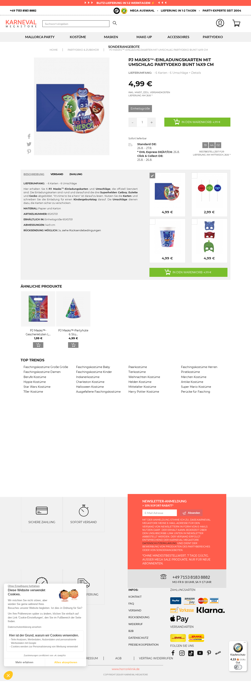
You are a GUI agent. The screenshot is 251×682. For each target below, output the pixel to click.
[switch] (238, 667)
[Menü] (244, 643)
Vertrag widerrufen (156, 658)
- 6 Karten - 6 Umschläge (164, 73)
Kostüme (78, 37)
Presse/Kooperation (143, 644)
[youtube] (201, 654)
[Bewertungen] (42, 582)
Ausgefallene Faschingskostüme (98, 391)
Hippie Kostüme (35, 382)
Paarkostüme (137, 367)
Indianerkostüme (87, 377)
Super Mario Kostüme (196, 387)
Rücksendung (138, 617)
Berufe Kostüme (35, 377)
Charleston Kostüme (90, 382)
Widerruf (135, 624)
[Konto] (220, 24)
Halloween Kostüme (90, 387)
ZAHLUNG (75, 174)
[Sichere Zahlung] (42, 510)
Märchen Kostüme (193, 377)
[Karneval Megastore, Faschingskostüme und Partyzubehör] (21, 23)
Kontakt (135, 596)
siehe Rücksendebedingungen (81, 230)
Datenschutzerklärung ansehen (24, 627)
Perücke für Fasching (195, 391)
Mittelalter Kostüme (142, 387)
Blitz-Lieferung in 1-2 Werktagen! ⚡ (125, 3)
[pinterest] (210, 654)
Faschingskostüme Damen (42, 372)
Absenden (194, 512)
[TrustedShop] (120, 11)
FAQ (131, 603)
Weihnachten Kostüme (144, 377)
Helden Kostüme (139, 382)
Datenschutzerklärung (159, 543)
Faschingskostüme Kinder (94, 372)
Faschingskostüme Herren (199, 367)
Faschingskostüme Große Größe (46, 367)
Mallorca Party (40, 37)
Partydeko (213, 37)
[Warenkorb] (238, 23)
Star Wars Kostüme (37, 387)
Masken (111, 37)
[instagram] (183, 654)
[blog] (219, 654)
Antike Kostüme (192, 382)
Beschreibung (34, 174)
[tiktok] (192, 654)
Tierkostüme (137, 372)
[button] (8, 675)
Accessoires (178, 37)
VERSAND (57, 174)
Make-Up (144, 37)
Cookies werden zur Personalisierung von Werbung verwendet (44, 646)
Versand (134, 610)
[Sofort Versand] (84, 510)
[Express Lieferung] (84, 582)
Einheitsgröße (140, 108)
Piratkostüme (190, 372)
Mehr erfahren (24, 662)
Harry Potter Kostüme (143, 391)
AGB (118, 658)
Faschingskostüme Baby (93, 367)
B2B (131, 631)
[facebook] (174, 654)
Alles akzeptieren (65, 662)
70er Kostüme (33, 391)
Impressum (89, 658)
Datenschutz (138, 637)
